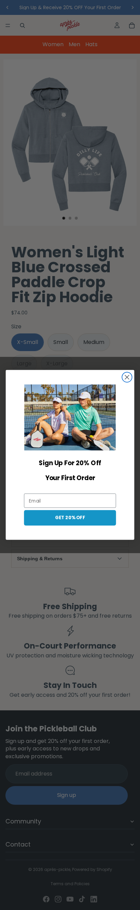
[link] (70, 418)
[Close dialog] (127, 377)
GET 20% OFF (70, 517)
